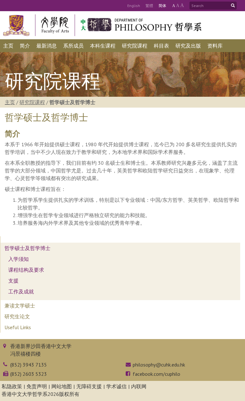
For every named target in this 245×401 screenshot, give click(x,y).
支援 (13, 280)
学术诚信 (116, 386)
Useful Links (17, 327)
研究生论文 (17, 316)
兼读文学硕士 (19, 305)
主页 (10, 102)
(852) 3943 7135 (28, 364)
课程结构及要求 (26, 270)
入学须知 (18, 259)
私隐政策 (12, 386)
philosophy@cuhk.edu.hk (159, 364)
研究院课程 (32, 102)
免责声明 (36, 386)
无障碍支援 (89, 386)
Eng (133, 5)
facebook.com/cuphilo (156, 374)
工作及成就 (21, 291)
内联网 (138, 386)
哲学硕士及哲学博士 (27, 248)
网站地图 (61, 386)
